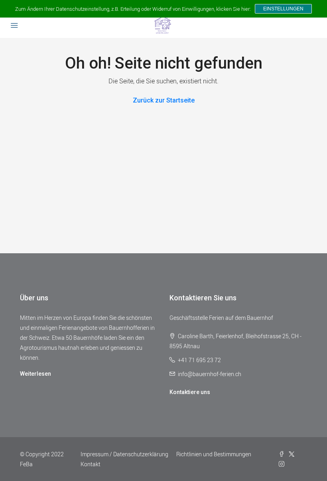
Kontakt (90, 464)
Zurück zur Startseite (164, 100)
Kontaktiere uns (189, 392)
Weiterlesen (35, 374)
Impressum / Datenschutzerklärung (124, 454)
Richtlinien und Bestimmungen (213, 454)
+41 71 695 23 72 (199, 360)
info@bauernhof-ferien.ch (209, 374)
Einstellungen (283, 9)
